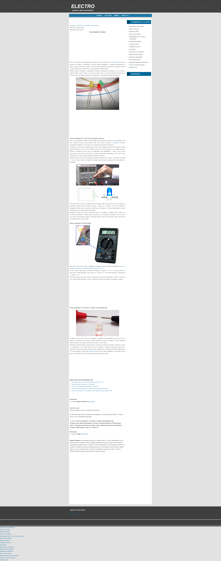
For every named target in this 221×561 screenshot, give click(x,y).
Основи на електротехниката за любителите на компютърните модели (90, 388)
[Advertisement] (97, 45)
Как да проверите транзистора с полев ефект (83, 384)
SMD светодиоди (90, 351)
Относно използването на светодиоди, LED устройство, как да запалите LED (92, 390)
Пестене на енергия (135, 34)
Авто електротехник (134, 59)
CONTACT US (125, 15)
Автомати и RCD (134, 31)
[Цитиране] (91, 401)
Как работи (132, 49)
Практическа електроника (136, 26)
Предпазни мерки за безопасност (138, 62)
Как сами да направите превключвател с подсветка (85, 386)
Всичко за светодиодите (93, 25)
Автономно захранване (135, 57)
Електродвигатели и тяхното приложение (11, 536)
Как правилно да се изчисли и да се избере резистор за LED (87, 382)
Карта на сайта (74, 514)
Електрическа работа (135, 41)
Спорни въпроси (134, 44)
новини (116, 15)
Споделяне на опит (81, 25)
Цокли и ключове (134, 29)
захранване (116, 142)
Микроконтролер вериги (136, 54)
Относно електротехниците (137, 64)
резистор (96, 147)
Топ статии (107, 15)
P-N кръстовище (113, 62)
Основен (99, 15)
